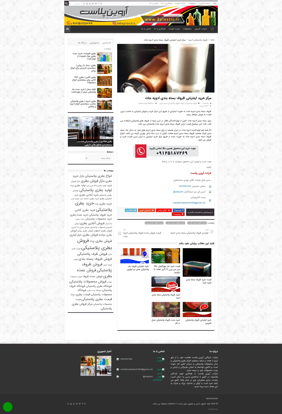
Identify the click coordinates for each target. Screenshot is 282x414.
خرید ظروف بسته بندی (175, 223)
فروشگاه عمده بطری (94, 290)
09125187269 (185, 186)
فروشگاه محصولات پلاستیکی (95, 292)
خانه (214, 3)
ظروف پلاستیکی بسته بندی (170, 103)
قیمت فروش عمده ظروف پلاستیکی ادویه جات (142, 233)
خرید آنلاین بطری (88, 195)
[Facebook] (99, 3)
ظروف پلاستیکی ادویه (198, 40)
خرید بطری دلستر (91, 198)
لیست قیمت (180, 3)
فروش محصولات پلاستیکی (87, 281)
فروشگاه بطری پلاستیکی (99, 286)
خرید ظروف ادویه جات (197, 223)
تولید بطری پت (78, 185)
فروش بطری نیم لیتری (84, 234)
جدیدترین (106, 42)
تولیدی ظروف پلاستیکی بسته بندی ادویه (189, 231)
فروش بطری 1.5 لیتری (80, 227)
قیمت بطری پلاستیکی (96, 299)
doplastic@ (178, 191)
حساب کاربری (204, 3)
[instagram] (84, 3)
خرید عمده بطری (79, 215)
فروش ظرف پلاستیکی (92, 253)
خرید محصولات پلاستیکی (98, 219)
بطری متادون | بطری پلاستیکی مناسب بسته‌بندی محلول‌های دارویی (94, 143)
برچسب (107, 48)
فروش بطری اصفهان (103, 230)
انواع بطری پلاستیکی (98, 176)
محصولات (192, 3)
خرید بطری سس (77, 198)
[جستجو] (66, 3)
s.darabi (205, 103)
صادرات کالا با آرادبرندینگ (213, 409)
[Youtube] (87, 3)
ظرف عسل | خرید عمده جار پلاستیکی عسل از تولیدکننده (84, 91)
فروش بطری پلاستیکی (94, 244)
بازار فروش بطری (93, 181)
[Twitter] (96, 3)
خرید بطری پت (103, 204)
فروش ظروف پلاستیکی (97, 267)
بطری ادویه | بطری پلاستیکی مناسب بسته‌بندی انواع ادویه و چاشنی (83, 104)
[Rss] (101, 3)
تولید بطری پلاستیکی (95, 190)
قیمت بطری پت (80, 294)
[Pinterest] (93, 3)
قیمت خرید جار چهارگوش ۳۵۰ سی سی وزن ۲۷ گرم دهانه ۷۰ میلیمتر (167, 269)
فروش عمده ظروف (93, 276)
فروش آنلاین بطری (92, 223)
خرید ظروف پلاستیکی (154, 223)
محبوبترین (94, 42)
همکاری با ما (166, 3)
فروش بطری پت (101, 241)
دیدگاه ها (82, 42)
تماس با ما (154, 3)
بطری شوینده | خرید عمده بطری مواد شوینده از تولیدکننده (84, 56)
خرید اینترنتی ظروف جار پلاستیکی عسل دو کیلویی (138, 268)
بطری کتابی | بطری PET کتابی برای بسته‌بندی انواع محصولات (84, 80)
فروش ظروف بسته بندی (95, 258)
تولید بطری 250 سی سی (96, 185)
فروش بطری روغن (85, 230)
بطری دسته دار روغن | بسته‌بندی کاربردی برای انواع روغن (83, 68)
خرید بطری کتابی (85, 210)
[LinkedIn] (90, 3)
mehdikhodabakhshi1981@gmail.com (189, 202)
